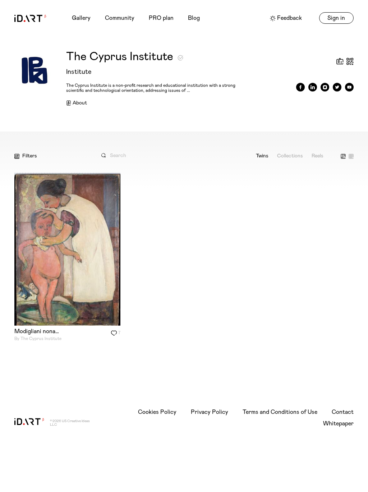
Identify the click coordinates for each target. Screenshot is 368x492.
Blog (194, 18)
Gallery (81, 18)
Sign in (336, 18)
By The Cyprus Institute (37, 338)
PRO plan (161, 18)
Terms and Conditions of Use (280, 412)
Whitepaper (338, 423)
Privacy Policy (209, 412)
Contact (343, 412)
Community (119, 18)
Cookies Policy (157, 412)
